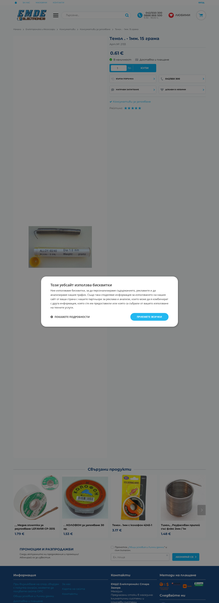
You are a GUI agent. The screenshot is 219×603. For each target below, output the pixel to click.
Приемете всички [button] (149, 316)
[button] (70, 317)
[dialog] (109, 301)
